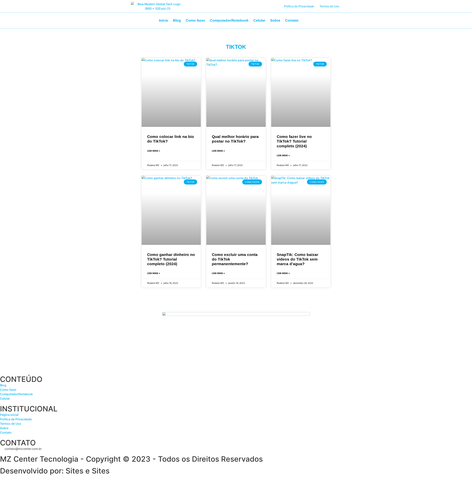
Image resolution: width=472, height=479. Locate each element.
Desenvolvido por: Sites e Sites (55, 470)
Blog (177, 20)
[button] (332, 19)
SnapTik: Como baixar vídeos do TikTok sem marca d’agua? (297, 259)
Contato (292, 20)
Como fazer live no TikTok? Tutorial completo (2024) (294, 141)
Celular (259, 20)
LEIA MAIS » (153, 150)
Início (163, 20)
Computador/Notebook (229, 20)
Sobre (275, 20)
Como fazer (195, 20)
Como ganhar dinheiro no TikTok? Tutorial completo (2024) (171, 259)
